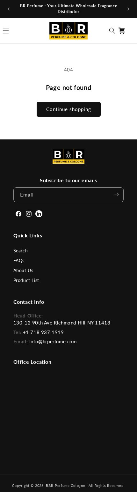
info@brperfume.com (53, 341)
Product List (26, 280)
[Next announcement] (128, 9)
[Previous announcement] (9, 9)
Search (20, 250)
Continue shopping (68, 109)
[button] (112, 31)
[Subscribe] (116, 194)
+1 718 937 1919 (43, 332)
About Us (23, 270)
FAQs (19, 260)
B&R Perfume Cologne (66, 485)
